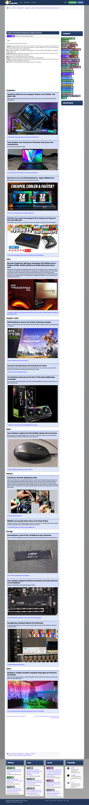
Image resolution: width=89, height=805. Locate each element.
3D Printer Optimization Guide (15, 515)
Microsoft (74, 51)
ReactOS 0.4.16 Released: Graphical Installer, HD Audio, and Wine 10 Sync (15, 781)
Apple (50, 780)
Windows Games (75, 67)
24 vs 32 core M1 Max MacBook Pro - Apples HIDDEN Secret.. (21, 213)
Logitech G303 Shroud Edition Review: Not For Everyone (20, 469)
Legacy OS (65, 51)
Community (33, 2)
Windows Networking (68, 73)
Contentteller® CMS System (17, 802)
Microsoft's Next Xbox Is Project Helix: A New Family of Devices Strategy (14, 771)
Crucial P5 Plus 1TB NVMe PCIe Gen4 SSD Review (18, 575)
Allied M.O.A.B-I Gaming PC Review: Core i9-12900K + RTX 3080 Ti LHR (23, 137)
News (8, 40)
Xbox (64, 98)
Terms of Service (52, 800)
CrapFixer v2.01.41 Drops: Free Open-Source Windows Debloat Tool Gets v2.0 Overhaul (14, 790)
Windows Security (67, 78)
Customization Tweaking (68, 38)
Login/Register (73, 2)
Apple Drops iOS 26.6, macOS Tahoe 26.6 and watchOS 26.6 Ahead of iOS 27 (53, 784)
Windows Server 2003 (68, 80)
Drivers (65, 40)
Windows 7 (75, 64)
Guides (64, 47)
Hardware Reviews (67, 49)
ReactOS (75, 53)
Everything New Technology (69, 42)
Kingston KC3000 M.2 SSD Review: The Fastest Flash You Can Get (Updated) (24, 617)
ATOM (67, 800)
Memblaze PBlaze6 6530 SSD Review (16, 664)
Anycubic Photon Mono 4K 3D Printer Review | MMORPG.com (21, 527)
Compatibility (27, 2)
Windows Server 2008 (68, 82)
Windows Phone (66, 75)
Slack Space (66, 58)
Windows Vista (66, 95)
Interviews (77, 49)
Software (75, 58)
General (74, 45)
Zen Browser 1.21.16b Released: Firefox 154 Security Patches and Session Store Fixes (34, 782)
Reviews (11, 36)
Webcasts (65, 62)
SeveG (72, 782)
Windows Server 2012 (67, 84)
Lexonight (73, 775)
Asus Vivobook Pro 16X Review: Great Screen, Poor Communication (23, 172)
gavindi (72, 767)
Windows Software (67, 93)
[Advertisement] (44, 20)
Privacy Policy (60, 800)
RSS (64, 800)
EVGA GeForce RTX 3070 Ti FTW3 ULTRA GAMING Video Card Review (22, 425)
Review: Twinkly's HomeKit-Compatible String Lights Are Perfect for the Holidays (26, 711)
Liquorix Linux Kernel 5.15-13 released (16, 716)
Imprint (47, 800)
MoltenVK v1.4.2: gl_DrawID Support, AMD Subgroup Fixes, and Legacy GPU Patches (53, 793)
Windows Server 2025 (67, 91)
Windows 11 (66, 64)
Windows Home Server (68, 71)
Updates (76, 60)
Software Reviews (67, 60)
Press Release (66, 53)
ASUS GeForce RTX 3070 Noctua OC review (17, 372)
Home (21, 2)
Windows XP (76, 95)
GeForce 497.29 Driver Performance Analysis (18, 360)
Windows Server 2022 (67, 89)
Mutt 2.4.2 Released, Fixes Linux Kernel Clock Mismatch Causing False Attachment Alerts (34, 792)
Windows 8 (65, 67)
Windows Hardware (67, 69)
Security (74, 56)
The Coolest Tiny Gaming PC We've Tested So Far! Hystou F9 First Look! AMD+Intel (26, 255)
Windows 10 (74, 62)
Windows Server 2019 (67, 86)
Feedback (65, 45)
